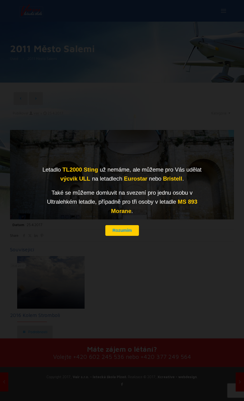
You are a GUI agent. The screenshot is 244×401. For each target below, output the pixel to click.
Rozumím (122, 230)
